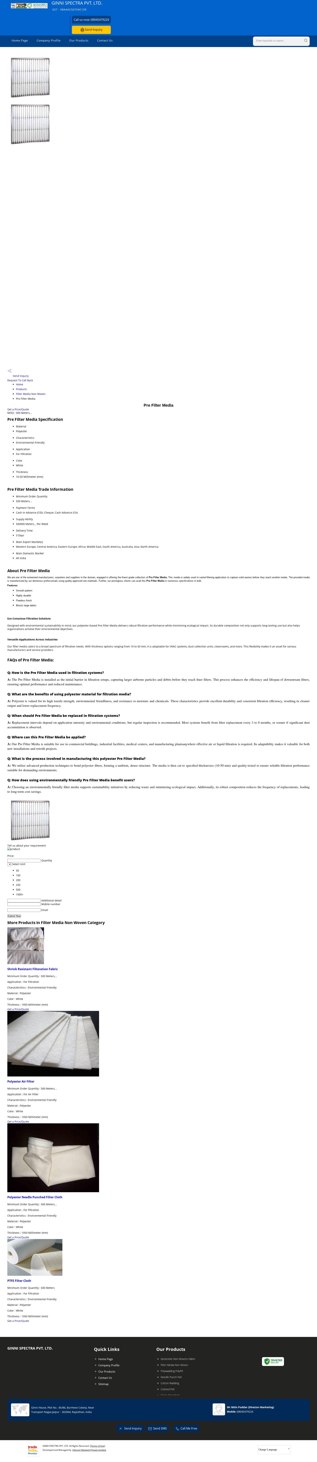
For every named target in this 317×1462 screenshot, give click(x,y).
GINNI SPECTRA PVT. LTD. (77, 5)
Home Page (20, 40)
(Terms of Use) (97, 1445)
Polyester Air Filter (20, 1081)
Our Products (78, 40)
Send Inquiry (93, 30)
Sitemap (103, 1384)
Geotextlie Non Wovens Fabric (178, 1359)
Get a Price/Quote (18, 409)
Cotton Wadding (170, 1383)
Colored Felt (168, 1389)
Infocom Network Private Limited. (89, 1450)
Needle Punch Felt (171, 1377)
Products (21, 389)
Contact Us (105, 40)
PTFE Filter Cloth (19, 1281)
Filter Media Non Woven (30, 394)
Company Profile (49, 40)
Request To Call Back (20, 380)
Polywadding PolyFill (172, 1371)
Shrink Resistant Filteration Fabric (32, 969)
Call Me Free (189, 1428)
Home (19, 384)
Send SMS (160, 1428)
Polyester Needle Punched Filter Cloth (34, 1197)
